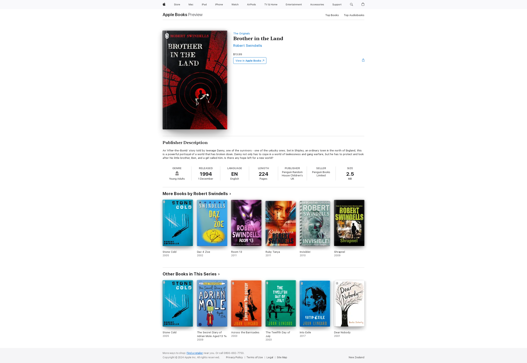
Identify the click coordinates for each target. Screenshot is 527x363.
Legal (270, 357)
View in (248, 60)
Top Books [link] (332, 15)
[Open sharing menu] (363, 60)
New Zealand (356, 357)
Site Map (282, 357)
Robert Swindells (247, 45)
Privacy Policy (234, 357)
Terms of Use (254, 357)
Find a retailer (195, 353)
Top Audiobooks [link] (354, 15)
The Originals (241, 33)
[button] (351, 4)
